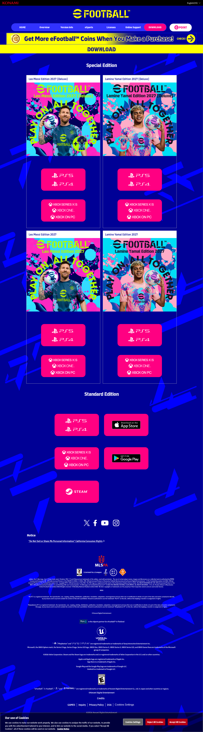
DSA (109, 705)
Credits (101, 698)
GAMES (71, 705)
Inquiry (82, 705)
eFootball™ (101, 14)
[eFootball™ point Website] (181, 27)
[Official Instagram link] (116, 523)
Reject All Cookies (155, 721)
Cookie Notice (63, 728)
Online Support (133, 27)
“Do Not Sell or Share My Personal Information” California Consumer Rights (66, 541)
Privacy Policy (96, 705)
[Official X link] (87, 523)
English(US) (192, 3)
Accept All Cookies (178, 721)
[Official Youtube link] (104, 523)
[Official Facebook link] (95, 523)
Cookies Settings (124, 704)
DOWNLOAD (155, 27)
